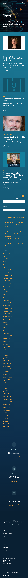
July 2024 (5, 322)
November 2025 (7, 278)
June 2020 (5, 415)
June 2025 (5, 292)
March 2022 (6, 360)
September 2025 (7, 283)
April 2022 (5, 358)
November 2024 (7, 311)
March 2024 (6, 333)
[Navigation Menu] (24, 2)
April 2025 (5, 297)
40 (12, 198)
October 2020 (6, 404)
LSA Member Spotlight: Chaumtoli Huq (14, 219)
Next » (17, 198)
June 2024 (5, 325)
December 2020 (7, 399)
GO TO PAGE (13, 457)
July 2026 (5, 256)
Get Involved (5, 530)
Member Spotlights (7, 134)
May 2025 (5, 294)
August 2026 (6, 253)
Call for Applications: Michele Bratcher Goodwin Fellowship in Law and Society (15, 234)
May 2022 (5, 355)
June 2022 (5, 352)
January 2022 (6, 366)
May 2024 (5, 327)
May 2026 (5, 261)
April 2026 (5, 264)
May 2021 (5, 388)
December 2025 (7, 275)
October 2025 (6, 281)
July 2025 (5, 289)
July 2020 (5, 413)
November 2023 (7, 336)
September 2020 (7, 407)
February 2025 (7, 303)
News (4, 53)
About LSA (5, 539)
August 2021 (6, 380)
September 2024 (7, 316)
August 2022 (6, 347)
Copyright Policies (6, 552)
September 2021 (7, 377)
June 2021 (5, 385)
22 (19, 196)
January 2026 (6, 272)
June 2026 (5, 259)
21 (16, 196)
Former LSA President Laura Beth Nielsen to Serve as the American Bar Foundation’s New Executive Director (14, 226)
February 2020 (7, 426)
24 (3, 198)
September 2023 (7, 341)
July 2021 (5, 382)
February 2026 (7, 270)
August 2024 (6, 319)
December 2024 (7, 308)
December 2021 (7, 369)
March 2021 (6, 393)
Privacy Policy (5, 547)
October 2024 (6, 314)
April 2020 (5, 421)
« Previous (5, 196)
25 (7, 198)
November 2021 (7, 371)
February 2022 (7, 363)
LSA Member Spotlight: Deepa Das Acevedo (14, 245)
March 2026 (6, 267)
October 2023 (6, 338)
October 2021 (6, 374)
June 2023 (5, 344)
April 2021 (5, 391)
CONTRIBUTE (12, 505)
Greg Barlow (5, 145)
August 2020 (6, 410)
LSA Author (5, 70)
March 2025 (6, 300)
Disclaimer (5, 550)
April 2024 (5, 330)
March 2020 (6, 424)
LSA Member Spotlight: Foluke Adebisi (13, 240)
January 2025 (6, 305)
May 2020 (5, 418)
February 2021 (7, 396)
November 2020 (7, 402)
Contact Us (5, 544)
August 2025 (6, 286)
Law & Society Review (7, 533)
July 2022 (5, 349)
